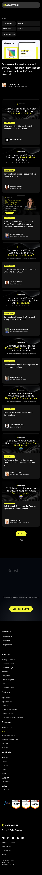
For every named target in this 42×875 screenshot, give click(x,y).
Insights (21, 23)
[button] (37, 5)
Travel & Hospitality (8, 680)
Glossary (5, 747)
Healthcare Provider (8, 664)
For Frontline (6, 641)
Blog (3, 731)
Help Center (6, 781)
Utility (3, 684)
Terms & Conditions (8, 842)
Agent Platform (7, 698)
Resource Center (8, 727)
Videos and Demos (8, 735)
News (20, 29)
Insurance (5, 672)
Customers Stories (8, 688)
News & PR (6, 773)
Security (4, 854)
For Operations (7, 645)
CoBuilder (5, 706)
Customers (8, 23)
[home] (11, 5)
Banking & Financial (8, 660)
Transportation (6, 676)
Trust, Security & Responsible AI (13, 717)
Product (7, 29)
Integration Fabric (7, 713)
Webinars (5, 743)
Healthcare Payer (7, 668)
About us (5, 757)
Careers (4, 761)
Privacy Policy (6, 846)
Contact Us (6, 789)
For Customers (7, 637)
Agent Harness (7, 702)
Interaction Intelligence (9, 710)
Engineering (9, 34)
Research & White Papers (10, 739)
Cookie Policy (6, 850)
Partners (4, 769)
